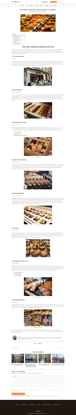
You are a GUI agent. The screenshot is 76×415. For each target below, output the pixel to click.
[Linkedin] (47, 2)
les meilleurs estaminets (35, 49)
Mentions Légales (56, 404)
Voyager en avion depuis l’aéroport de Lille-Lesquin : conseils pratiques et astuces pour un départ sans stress (31, 365)
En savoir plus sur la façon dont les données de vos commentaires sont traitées (44, 395)
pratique (32, 11)
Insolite (51, 5)
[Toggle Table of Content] (24, 34)
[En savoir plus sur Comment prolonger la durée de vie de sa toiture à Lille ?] (18, 358)
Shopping (31, 5)
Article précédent (15, 347)
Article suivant (61, 347)
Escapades (46, 5)
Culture (41, 5)
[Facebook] (42, 2)
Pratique (55, 5)
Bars (26, 5)
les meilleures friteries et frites (49, 49)
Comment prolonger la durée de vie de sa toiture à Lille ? (17, 364)
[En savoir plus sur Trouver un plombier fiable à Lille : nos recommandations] (45, 358)
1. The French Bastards (16, 36)
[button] (48, 2)
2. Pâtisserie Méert (15, 37)
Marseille (39, 404)
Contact (17, 404)
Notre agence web (32, 404)
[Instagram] (43, 2)
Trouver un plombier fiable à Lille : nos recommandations (44, 364)
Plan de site (46, 413)
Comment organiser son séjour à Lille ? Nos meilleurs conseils (58, 364)
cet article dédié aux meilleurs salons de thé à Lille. (35, 331)
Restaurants (22, 5)
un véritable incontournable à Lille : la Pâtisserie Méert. (23, 94)
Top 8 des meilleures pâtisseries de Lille (18, 35)
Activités (36, 5)
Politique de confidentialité (47, 404)
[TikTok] (45, 2)
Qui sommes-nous (24, 404)
